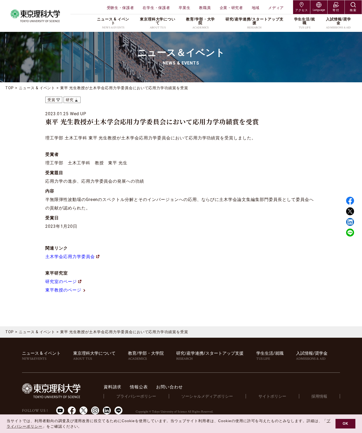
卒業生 (184, 8)
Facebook (350, 201)
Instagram (95, 410)
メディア (276, 8)
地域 (255, 8)
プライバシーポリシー (136, 396)
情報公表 (139, 386)
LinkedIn (107, 410)
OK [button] (345, 424)
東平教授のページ (63, 290)
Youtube (60, 410)
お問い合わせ (169, 386)
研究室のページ (61, 281)
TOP (9, 88)
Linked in (350, 222)
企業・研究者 (231, 8)
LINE (350, 233)
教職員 (205, 8)
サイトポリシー (272, 396)
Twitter (350, 211)
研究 (70, 100)
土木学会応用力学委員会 (70, 256)
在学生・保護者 (156, 8)
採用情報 (319, 396)
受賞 (51, 100)
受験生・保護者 (120, 8)
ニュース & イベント (37, 88)
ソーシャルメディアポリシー (207, 396)
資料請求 (112, 386)
